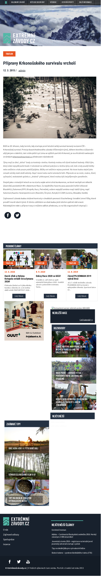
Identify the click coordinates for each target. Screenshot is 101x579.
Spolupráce (8, 539)
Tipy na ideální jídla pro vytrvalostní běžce (68, 548)
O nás (5, 529)
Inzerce (6, 544)
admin (21, 70)
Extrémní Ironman (59, 530)
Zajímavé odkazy (11, 534)
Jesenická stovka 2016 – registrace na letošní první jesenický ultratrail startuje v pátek (72, 542)
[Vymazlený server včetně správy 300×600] (71, 307)
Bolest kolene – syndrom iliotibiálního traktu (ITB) (72, 553)
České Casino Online (57, 422)
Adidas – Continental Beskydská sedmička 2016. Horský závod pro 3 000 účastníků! (74, 535)
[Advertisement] (51, 232)
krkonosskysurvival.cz (22, 156)
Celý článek (19, 296)
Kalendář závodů (18, 2)
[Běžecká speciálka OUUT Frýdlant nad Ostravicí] (24, 320)
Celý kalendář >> (86, 320)
